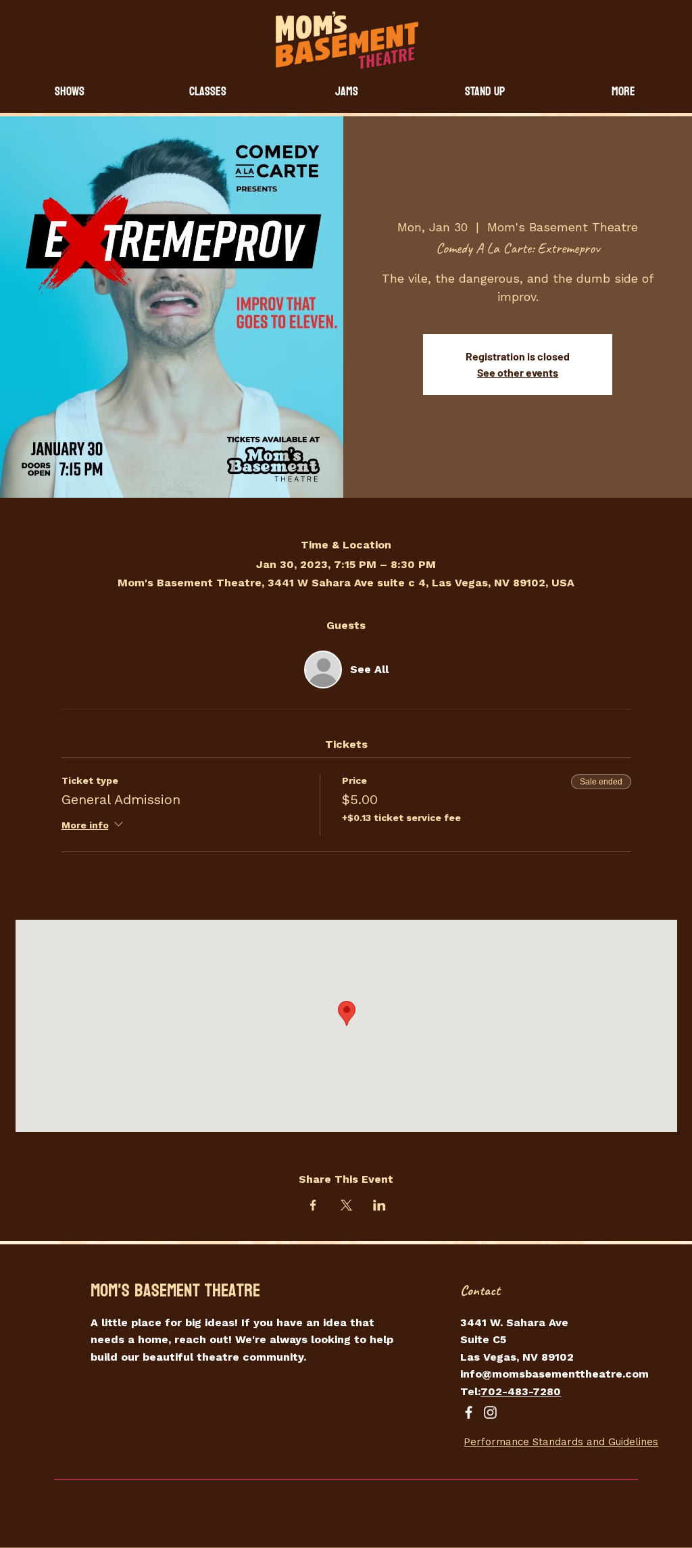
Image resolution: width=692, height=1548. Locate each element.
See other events (517, 372)
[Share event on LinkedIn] (379, 1205)
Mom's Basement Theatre (175, 1290)
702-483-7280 (520, 1391)
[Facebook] (468, 1412)
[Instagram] (490, 1412)
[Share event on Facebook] (313, 1205)
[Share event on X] (346, 1205)
